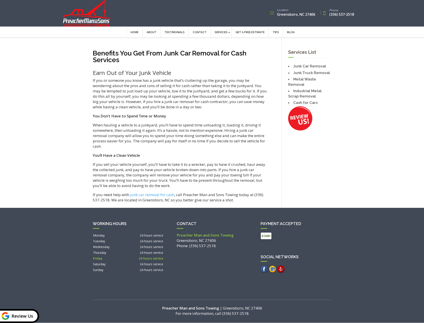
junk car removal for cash (152, 194)
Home (134, 32)
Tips (276, 32)
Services (221, 32)
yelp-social (280, 269)
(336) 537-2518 (341, 13)
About (151, 32)
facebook (264, 269)
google (272, 269)
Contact (199, 32)
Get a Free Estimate (250, 32)
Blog (291, 32)
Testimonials (175, 32)
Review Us (22, 316)
